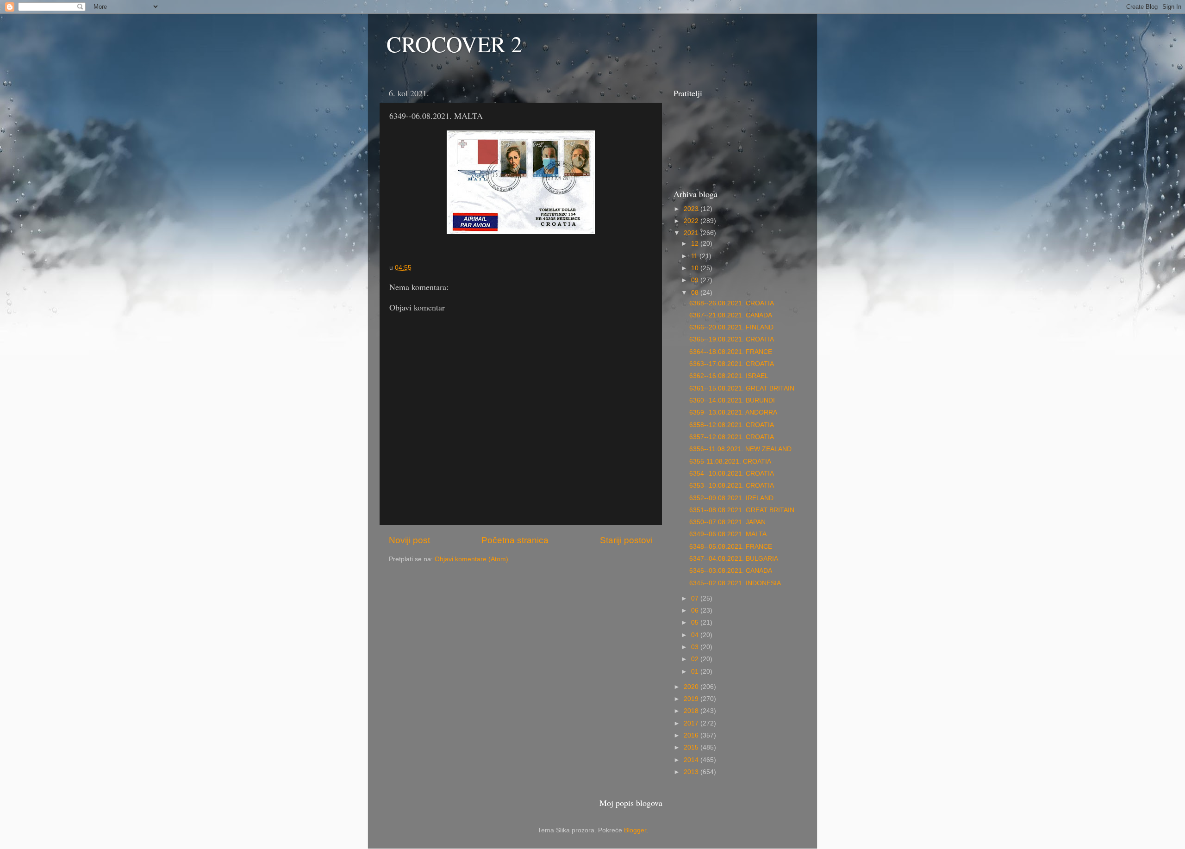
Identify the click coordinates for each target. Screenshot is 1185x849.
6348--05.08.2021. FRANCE (730, 546)
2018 (692, 710)
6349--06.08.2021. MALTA (728, 534)
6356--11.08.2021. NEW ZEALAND (740, 449)
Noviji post (409, 540)
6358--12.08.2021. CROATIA (731, 424)
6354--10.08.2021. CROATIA (731, 473)
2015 (692, 747)
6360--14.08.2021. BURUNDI (732, 400)
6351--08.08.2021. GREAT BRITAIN (741, 510)
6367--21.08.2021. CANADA (730, 315)
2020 (692, 686)
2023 (692, 208)
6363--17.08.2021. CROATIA (731, 363)
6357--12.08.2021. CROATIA (731, 437)
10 (695, 268)
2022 (692, 220)
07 (695, 598)
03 (695, 647)
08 (695, 292)
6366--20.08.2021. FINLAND (731, 327)
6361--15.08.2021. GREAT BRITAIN (741, 388)
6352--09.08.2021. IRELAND (731, 498)
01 (695, 671)
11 (695, 256)
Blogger (635, 830)
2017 (692, 723)
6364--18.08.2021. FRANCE (730, 351)
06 (695, 610)
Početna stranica (515, 540)
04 (695, 635)
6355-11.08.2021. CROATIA (730, 461)
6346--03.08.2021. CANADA (730, 570)
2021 (692, 232)
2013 (692, 771)
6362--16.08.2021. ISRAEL (728, 375)
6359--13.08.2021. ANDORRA (733, 412)
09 (695, 280)
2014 (692, 759)
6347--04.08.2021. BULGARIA (733, 558)
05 (695, 622)
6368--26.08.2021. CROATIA (731, 303)
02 (695, 659)
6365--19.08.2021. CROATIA (731, 339)
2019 (692, 698)
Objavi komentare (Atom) (471, 559)
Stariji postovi (626, 540)
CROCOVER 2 (454, 43)
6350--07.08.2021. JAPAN (727, 522)
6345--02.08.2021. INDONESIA (735, 583)
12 (695, 243)
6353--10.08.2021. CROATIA (731, 485)
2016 (692, 735)
